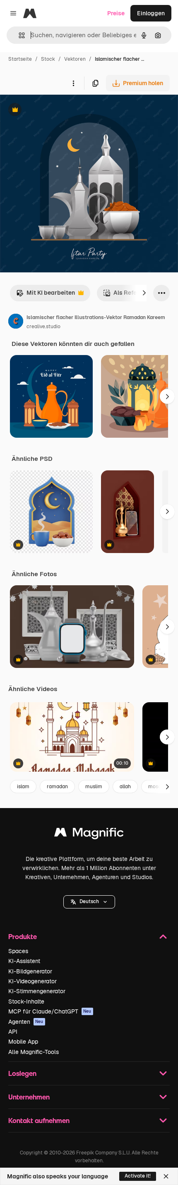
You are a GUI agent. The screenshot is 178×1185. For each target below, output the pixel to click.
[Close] (166, 1176)
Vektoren (75, 59)
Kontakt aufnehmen (39, 1120)
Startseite (20, 59)
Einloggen (151, 13)
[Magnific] (89, 834)
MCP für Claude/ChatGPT (49, 1011)
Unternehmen (29, 1096)
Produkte (22, 936)
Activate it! (138, 1176)
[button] (89, 901)
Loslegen (22, 1073)
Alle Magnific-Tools (33, 1052)
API (12, 1031)
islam (23, 786)
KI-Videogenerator (32, 981)
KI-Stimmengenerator (36, 991)
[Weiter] (144, 293)
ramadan (57, 786)
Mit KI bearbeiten (45, 295)
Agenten (25, 1021)
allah (125, 786)
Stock (48, 59)
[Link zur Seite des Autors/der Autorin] (15, 322)
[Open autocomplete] (18, 35)
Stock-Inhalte (26, 1001)
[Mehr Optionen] (73, 83)
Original (53, 110)
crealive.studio (43, 326)
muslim (93, 786)
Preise (116, 13)
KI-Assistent (24, 961)
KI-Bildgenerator (30, 971)
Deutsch (89, 901)
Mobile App (23, 1041)
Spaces (18, 951)
